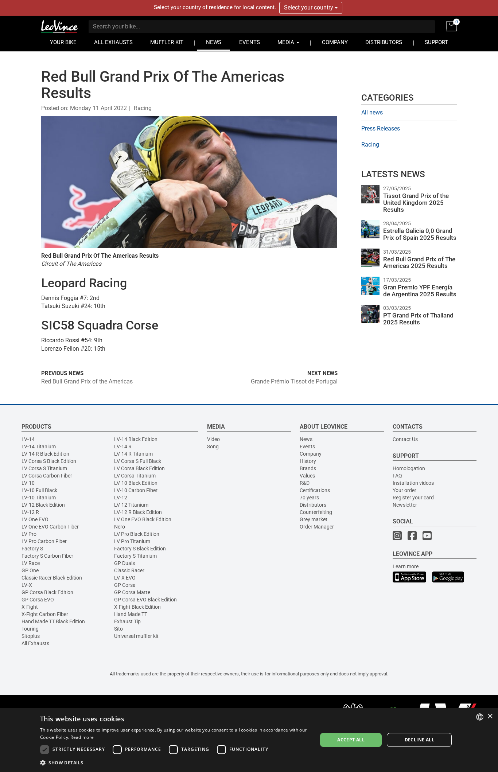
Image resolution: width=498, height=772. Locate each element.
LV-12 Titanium (131, 505)
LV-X (27, 585)
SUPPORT (436, 42)
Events (307, 446)
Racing (143, 108)
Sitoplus (31, 636)
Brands (308, 468)
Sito (118, 629)
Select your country (309, 7)
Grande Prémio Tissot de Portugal (294, 381)
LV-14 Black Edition (135, 439)
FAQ (397, 476)
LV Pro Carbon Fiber (44, 541)
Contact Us (405, 439)
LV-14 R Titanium (133, 454)
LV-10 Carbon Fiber (135, 490)
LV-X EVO (125, 578)
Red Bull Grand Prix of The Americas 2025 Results (419, 263)
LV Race (31, 563)
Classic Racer (129, 570)
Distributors (313, 505)
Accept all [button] (351, 740)
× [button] (490, 716)
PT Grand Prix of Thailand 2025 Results (418, 319)
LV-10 (28, 483)
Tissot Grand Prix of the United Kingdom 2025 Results (416, 202)
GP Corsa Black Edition (47, 592)
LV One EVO (35, 519)
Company (311, 454)
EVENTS (249, 42)
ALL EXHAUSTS (113, 42)
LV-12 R (30, 512)
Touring (30, 629)
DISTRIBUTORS (383, 42)
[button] (174, 762)
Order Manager (317, 527)
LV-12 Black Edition (43, 505)
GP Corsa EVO (38, 600)
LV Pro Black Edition (136, 534)
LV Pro (29, 534)
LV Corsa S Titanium (44, 468)
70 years (309, 497)
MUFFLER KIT (166, 42)
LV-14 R (123, 446)
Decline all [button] (419, 740)
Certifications (315, 490)
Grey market (313, 519)
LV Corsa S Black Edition (49, 461)
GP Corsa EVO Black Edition (145, 600)
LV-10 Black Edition (135, 483)
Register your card (413, 497)
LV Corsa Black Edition (139, 468)
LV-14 (28, 439)
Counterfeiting (316, 512)
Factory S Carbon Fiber (47, 556)
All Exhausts (35, 643)
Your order (404, 490)
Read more (82, 737)
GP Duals (124, 563)
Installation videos (413, 483)
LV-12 (120, 497)
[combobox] (479, 717)
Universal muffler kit (136, 636)
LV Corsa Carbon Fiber (47, 476)
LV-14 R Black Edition (45, 454)
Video (213, 439)
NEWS (213, 42)
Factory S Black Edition (140, 548)
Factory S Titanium (135, 556)
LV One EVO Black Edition (142, 519)
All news (372, 112)
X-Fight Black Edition (137, 607)
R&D (305, 483)
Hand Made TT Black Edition (53, 621)
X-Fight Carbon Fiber (45, 614)
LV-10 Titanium (39, 497)
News (306, 439)
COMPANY (335, 42)
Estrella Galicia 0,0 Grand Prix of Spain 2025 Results (419, 234)
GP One (30, 570)
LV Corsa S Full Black (137, 461)
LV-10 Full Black (39, 490)
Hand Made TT (130, 614)
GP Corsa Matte (132, 592)
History (308, 461)
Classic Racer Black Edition (52, 578)
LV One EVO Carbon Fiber (50, 527)
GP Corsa (125, 585)
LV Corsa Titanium (135, 476)
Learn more (406, 566)
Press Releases (380, 128)
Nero (119, 527)
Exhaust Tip (127, 621)
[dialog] (249, 740)
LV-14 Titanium (39, 446)
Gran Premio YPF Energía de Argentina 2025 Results (419, 291)
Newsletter (405, 505)
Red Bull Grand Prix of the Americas (87, 381)
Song (213, 446)
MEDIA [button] (286, 42)
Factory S (32, 548)
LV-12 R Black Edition (138, 512)
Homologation (409, 468)
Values (307, 476)
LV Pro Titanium (132, 541)
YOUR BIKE (63, 42)
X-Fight (30, 607)
